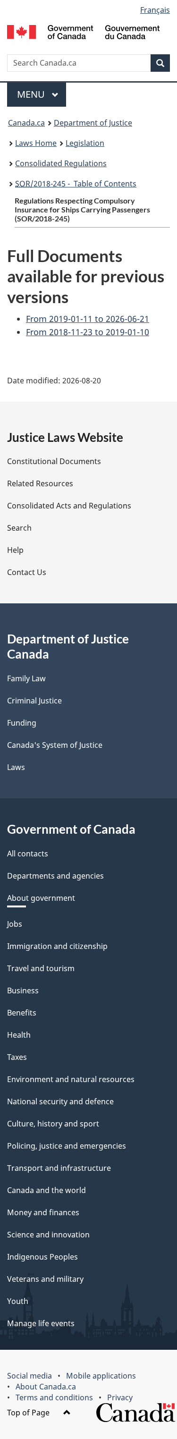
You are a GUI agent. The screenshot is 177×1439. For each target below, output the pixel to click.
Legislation (85, 143)
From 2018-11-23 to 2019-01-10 (87, 332)
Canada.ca (26, 123)
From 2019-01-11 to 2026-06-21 (87, 318)
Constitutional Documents (54, 461)
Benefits (21, 1012)
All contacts (27, 853)
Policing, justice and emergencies (66, 1146)
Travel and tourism (41, 968)
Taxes (17, 1057)
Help (15, 550)
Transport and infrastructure (59, 1168)
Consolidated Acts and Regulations (69, 505)
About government (41, 898)
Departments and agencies (55, 876)
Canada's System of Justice (54, 745)
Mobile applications (101, 1376)
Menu (32, 94)
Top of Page (29, 1412)
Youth (17, 1301)
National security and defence (60, 1101)
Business (23, 990)
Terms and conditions (54, 1397)
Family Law (26, 678)
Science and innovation (48, 1234)
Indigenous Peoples (42, 1257)
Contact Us (26, 572)
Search (19, 528)
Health (19, 1035)
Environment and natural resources (71, 1079)
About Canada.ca (46, 1386)
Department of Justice (93, 123)
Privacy (120, 1397)
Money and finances (43, 1212)
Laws (16, 767)
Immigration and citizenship (57, 946)
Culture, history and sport (53, 1123)
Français (155, 10)
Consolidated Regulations (61, 163)
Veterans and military (45, 1279)
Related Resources (40, 483)
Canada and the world (46, 1190)
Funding (21, 723)
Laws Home (36, 143)
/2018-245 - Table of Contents (75, 183)
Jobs (14, 924)
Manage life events (41, 1323)
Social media (29, 1376)
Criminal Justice (34, 700)
